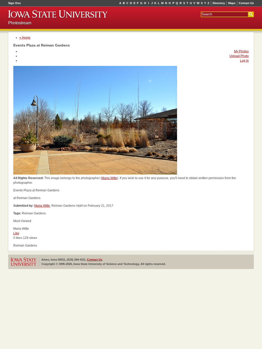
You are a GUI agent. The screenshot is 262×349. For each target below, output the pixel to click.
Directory (219, 3)
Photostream (19, 23)
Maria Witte (109, 178)
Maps (231, 3)
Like (16, 233)
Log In (244, 60)
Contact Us (246, 3)
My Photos (241, 51)
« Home (24, 37)
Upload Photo (239, 56)
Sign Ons (14, 3)
